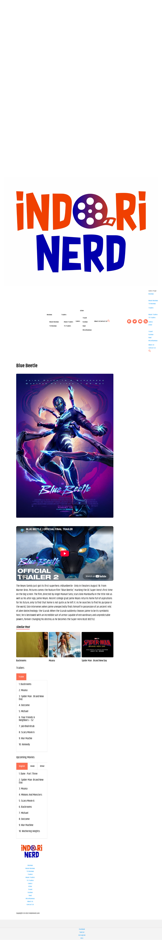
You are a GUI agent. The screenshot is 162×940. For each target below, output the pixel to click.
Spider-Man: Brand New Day (31, 781)
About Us (97, 321)
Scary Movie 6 (28, 732)
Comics (78, 321)
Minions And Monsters (31, 795)
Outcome (25, 705)
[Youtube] (140, 321)
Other (82, 310)
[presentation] (21, 676)
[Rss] (145, 321)
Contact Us (103, 321)
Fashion (85, 322)
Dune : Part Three (29, 774)
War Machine (27, 825)
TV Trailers (67, 326)
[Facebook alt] (129, 321)
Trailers (63, 314)
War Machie (26, 738)
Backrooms (21, 660)
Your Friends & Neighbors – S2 (27, 718)
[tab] (21, 676)
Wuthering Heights (31, 831)
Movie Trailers (68, 322)
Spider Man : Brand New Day (94, 660)
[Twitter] (134, 321)
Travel (85, 317)
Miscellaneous (87, 330)
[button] (108, 321)
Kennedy (26, 744)
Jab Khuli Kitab (27, 726)
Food (84, 326)
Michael (24, 711)
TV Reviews (53, 326)
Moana (52, 660)
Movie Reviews (54, 322)
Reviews (49, 314)
